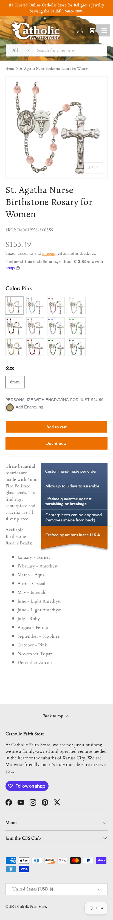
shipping (49, 253)
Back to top (53, 716)
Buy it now (56, 443)
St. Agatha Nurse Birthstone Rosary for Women (54, 68)
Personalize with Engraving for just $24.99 (54, 399)
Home (9, 68)
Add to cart (56, 427)
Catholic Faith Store (31, 906)
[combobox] (56, 50)
